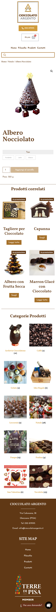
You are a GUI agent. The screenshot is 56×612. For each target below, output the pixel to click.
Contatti (41, 48)
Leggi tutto (14, 242)
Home (14, 48)
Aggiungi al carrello (24, 170)
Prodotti (32, 48)
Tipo (28, 152)
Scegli (42, 238)
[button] (51, 71)
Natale (11, 61)
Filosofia (22, 48)
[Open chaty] (48, 605)
